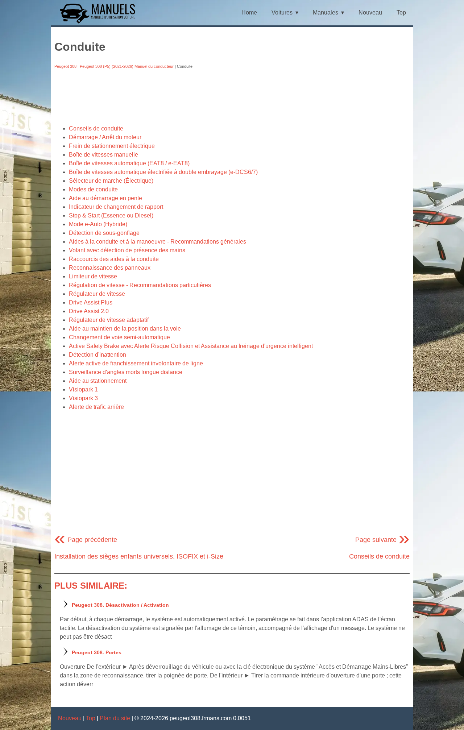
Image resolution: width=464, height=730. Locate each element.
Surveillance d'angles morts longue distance (125, 372)
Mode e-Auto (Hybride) (98, 224)
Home (249, 12)
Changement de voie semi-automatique (119, 337)
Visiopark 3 (83, 398)
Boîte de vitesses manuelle (103, 155)
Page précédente (85, 539)
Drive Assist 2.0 (89, 311)
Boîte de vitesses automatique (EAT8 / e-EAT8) (129, 163)
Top (401, 12)
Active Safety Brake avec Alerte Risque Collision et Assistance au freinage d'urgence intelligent (191, 346)
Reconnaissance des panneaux (109, 268)
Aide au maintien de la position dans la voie (125, 328)
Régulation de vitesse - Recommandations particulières (140, 285)
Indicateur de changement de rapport (116, 207)
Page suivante (382, 539)
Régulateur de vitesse (97, 294)
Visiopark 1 (83, 389)
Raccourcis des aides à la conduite (114, 259)
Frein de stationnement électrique (112, 146)
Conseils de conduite (96, 128)
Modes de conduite (93, 189)
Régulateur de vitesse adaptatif (109, 320)
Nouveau (370, 12)
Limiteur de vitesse (93, 276)
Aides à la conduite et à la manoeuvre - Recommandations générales (157, 242)
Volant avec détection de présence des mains (127, 250)
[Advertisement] (232, 97)
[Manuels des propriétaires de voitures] (100, 22)
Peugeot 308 (65, 66)
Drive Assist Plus (90, 302)
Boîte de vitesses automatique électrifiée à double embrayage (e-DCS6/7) (163, 172)
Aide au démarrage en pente (105, 198)
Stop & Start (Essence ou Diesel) (111, 215)
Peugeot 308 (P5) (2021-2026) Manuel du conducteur (127, 66)
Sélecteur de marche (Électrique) (111, 181)
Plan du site (115, 718)
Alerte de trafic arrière (96, 407)
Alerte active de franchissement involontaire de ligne (136, 363)
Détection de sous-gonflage (104, 233)
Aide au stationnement (98, 381)
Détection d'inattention (97, 355)
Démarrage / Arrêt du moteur (105, 137)
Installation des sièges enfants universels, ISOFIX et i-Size (138, 556)
